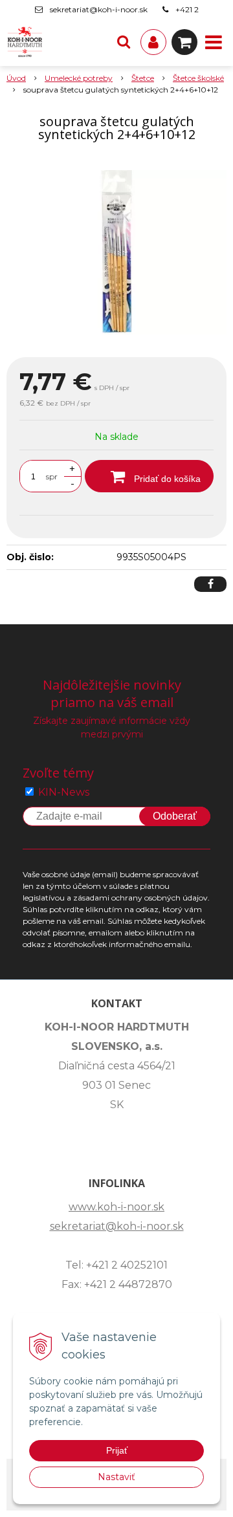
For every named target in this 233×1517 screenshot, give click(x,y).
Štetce (142, 78)
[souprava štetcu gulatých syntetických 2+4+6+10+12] (116, 252)
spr (52, 476)
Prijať (117, 1450)
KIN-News (63, 792)
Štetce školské (198, 78)
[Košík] (184, 42)
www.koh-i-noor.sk (116, 1207)
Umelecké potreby (79, 78)
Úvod (16, 78)
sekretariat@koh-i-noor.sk (99, 9)
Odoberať (175, 816)
